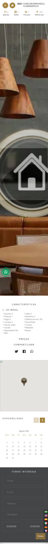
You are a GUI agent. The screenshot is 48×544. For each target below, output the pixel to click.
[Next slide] (42, 420)
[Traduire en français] (46, 530)
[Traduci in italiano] (46, 523)
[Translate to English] (46, 515)
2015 (19, 3)
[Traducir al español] (46, 519)
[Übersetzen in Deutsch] (46, 527)
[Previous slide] (36, 420)
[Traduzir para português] (46, 512)
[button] (16, 351)
